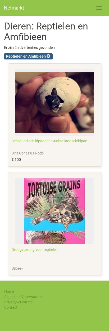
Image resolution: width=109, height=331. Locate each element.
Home (9, 291)
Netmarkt (14, 8)
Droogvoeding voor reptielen (35, 249)
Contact (10, 307)
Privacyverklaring (18, 302)
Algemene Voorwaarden (24, 297)
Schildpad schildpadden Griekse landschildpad (49, 141)
